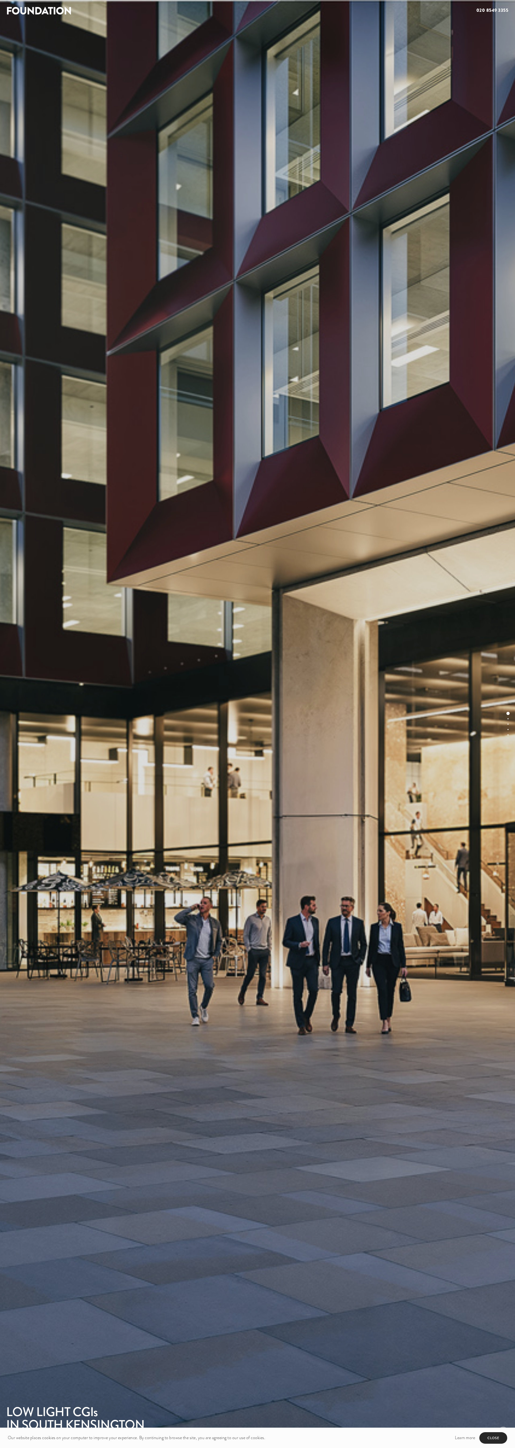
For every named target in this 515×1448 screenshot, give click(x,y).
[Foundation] (129, 10)
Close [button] (493, 1437)
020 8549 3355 (492, 10)
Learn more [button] (465, 1438)
